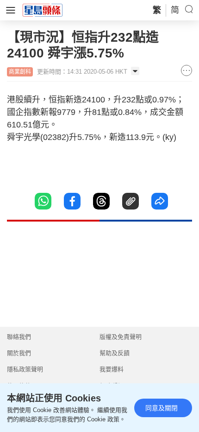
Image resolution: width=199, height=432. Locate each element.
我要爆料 (112, 369)
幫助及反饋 (115, 352)
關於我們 (19, 352)
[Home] (42, 9)
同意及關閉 (161, 408)
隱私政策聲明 (25, 369)
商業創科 (20, 72)
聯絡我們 (19, 336)
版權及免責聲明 (121, 336)
